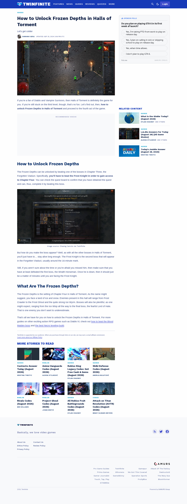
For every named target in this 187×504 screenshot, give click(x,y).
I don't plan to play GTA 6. (138, 54)
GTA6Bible (104, 483)
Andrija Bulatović (101, 375)
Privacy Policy (23, 449)
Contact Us (38, 442)
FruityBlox (142, 479)
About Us (21, 442)
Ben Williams (23, 407)
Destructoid (164, 472)
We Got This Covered (137, 472)
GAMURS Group (164, 489)
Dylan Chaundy (74, 378)
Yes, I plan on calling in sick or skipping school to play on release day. (144, 41)
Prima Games (103, 472)
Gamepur (143, 469)
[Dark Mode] (157, 4)
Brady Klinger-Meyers (102, 413)
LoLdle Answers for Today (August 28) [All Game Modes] (154, 134)
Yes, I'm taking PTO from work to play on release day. (145, 33)
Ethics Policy (22, 446)
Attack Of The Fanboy (160, 469)
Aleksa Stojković (50, 375)
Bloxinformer (164, 479)
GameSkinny (118, 476)
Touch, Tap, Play (101, 479)
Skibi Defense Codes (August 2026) (101, 369)
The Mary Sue (164, 476)
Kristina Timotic (24, 375)
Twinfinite (119, 469)
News (69, 4)
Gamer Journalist (101, 476)
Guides (79, 4)
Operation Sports (139, 476)
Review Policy (39, 446)
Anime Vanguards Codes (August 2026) (52, 369)
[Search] (152, 4)
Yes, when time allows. (136, 48)
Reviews (90, 4)
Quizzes (101, 4)
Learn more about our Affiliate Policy (29, 337)
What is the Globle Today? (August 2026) (154, 117)
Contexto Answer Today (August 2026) (27, 369)
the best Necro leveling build (49, 325)
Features (58, 4)
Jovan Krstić (48, 410)
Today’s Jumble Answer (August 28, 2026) (153, 150)
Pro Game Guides (101, 469)
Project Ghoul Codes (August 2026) (50, 403)
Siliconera (119, 472)
